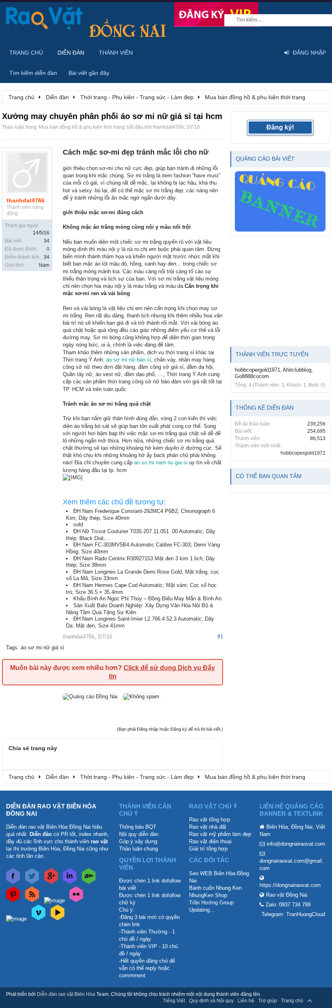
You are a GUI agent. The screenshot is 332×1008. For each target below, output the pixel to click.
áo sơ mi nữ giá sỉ (42, 647)
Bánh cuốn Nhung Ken (215, 888)
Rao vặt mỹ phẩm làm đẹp (220, 834)
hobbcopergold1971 (257, 370)
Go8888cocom (252, 376)
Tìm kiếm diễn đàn (33, 73)
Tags (11, 647)
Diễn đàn (70, 52)
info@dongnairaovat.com (296, 844)
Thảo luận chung (138, 849)
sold (78, 524)
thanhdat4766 (168, 127)
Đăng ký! (280, 127)
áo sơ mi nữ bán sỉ (128, 360)
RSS (321, 1001)
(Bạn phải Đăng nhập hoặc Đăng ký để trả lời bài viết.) (170, 729)
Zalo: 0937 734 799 (288, 905)
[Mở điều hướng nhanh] (319, 97)
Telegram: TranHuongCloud (293, 914)
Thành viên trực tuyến (272, 354)
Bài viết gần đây (88, 73)
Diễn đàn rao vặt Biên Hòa (66, 994)
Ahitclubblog (297, 370)
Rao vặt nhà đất (207, 827)
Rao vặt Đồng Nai (286, 895)
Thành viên (116, 52)
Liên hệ (246, 1001)
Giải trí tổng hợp (208, 849)
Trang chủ (26, 52)
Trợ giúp (267, 1001)
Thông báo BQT (137, 827)
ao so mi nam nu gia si (160, 462)
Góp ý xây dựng (138, 841)
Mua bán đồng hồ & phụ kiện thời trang (82, 127)
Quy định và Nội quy (211, 1001)
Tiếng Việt (174, 1001)
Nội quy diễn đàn (138, 834)
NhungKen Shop (208, 895)
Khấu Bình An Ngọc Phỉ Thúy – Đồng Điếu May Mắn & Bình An (147, 598)
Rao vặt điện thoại (210, 841)
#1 (220, 637)
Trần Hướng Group (211, 903)
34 (46, 241)
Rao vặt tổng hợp (209, 820)
